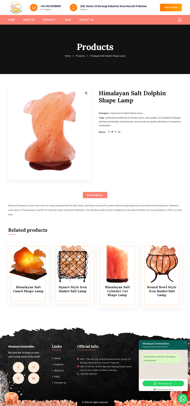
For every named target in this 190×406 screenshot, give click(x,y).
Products (80, 55)
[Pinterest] (116, 132)
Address (83, 9)
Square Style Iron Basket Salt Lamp (73, 289)
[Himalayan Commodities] (16, 8)
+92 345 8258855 (50, 6)
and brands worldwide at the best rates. (125, 117)
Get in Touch (171, 7)
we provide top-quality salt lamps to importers (157, 121)
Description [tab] (95, 195)
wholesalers (105, 125)
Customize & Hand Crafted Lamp (126, 113)
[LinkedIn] (119, 132)
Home (68, 55)
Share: (102, 131)
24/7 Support (45, 9)
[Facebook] (109, 132)
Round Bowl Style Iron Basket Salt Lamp (161, 291)
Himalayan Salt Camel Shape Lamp (28, 289)
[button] (86, 93)
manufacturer (126, 121)
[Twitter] (112, 132)
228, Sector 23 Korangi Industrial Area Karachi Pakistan (113, 6)
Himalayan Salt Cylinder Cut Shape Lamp (117, 291)
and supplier (151, 117)
